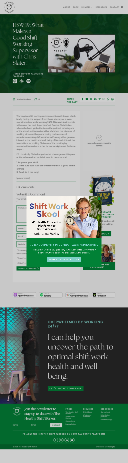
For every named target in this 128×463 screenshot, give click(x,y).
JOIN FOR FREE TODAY (64, 259)
